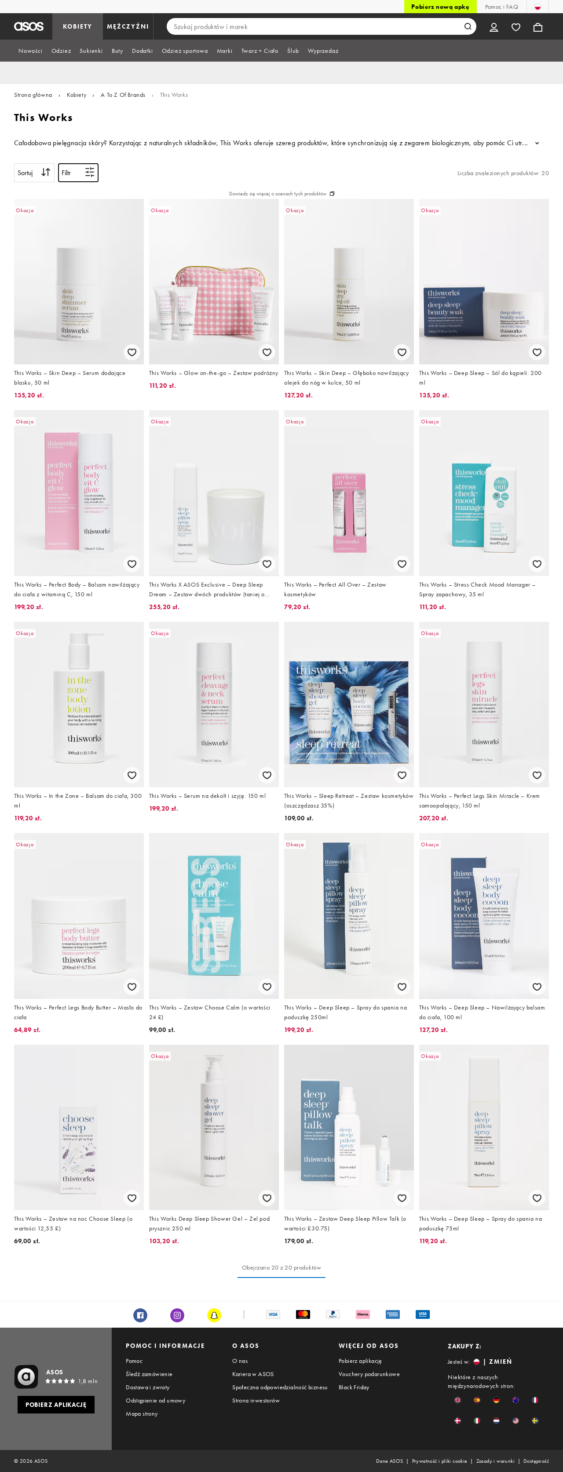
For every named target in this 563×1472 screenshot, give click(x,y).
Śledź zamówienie (149, 1374)
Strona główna (33, 95)
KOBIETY (77, 26)
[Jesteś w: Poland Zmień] (537, 6)
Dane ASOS (389, 1461)
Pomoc (134, 1361)
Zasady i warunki (495, 1461)
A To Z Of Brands (123, 95)
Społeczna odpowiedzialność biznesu (280, 1387)
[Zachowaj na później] (132, 352)
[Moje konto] (494, 26)
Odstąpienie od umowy (155, 1400)
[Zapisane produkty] (516, 26)
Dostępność (536, 1461)
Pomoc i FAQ (501, 7)
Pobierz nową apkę (440, 7)
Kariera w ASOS (253, 1374)
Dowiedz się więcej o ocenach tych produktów (277, 193)
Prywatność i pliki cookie (440, 1461)
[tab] (30, 51)
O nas (240, 1361)
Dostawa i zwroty (147, 1387)
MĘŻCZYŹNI (128, 26)
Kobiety (76, 95)
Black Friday (354, 1387)
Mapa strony (141, 1413)
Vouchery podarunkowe (369, 1374)
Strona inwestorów (256, 1400)
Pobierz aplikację (360, 1361)
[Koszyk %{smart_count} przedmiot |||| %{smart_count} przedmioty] (538, 26)
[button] (457, 1400)
